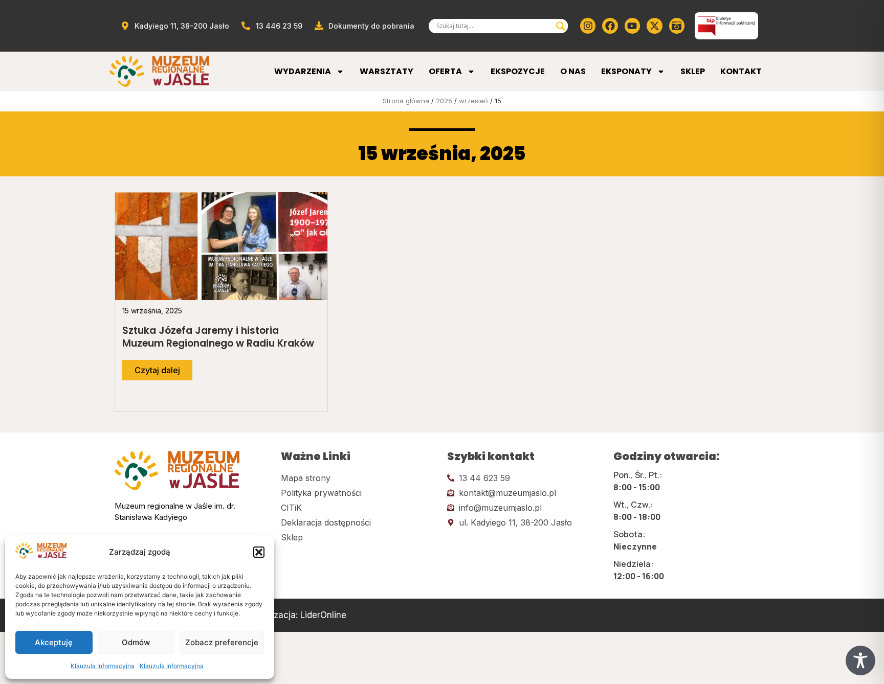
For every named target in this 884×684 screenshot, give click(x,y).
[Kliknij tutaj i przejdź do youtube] (632, 25)
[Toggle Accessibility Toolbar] (860, 660)
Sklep (692, 71)
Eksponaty (626, 71)
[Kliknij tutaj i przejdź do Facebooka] (609, 25)
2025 (444, 101)
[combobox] (493, 26)
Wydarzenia (302, 71)
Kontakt (741, 71)
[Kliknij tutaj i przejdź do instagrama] (587, 25)
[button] (259, 552)
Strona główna (406, 101)
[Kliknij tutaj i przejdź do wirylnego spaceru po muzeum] (676, 25)
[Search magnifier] (561, 26)
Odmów (136, 642)
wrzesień (473, 101)
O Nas (573, 71)
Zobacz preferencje (221, 642)
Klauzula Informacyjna (103, 666)
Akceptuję (54, 642)
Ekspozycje (518, 71)
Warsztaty (386, 71)
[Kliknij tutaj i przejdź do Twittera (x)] (654, 25)
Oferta (445, 71)
